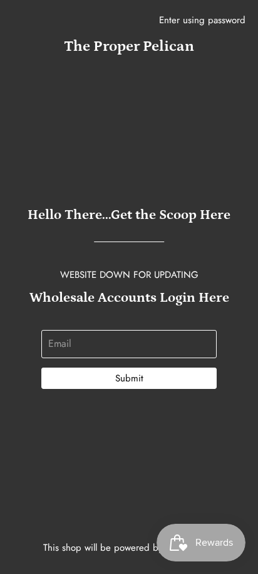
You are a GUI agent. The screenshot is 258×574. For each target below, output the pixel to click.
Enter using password (202, 20)
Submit (129, 378)
